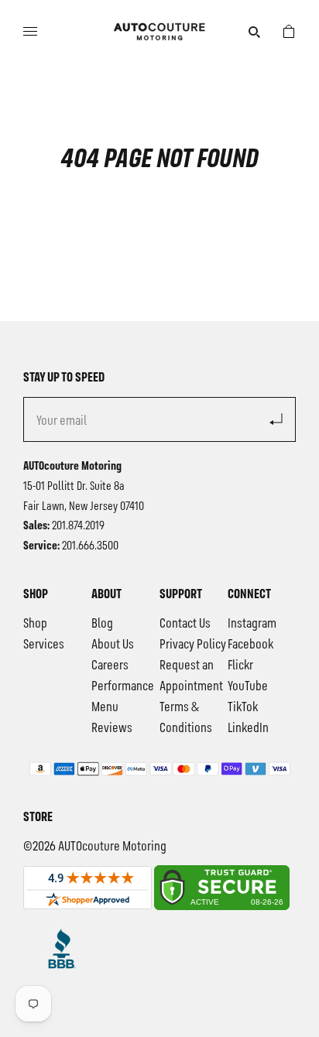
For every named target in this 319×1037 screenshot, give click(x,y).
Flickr (240, 666)
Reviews (111, 728)
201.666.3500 (90, 546)
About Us (112, 645)
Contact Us (185, 624)
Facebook (250, 645)
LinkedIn (248, 728)
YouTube (248, 686)
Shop (35, 624)
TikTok (243, 707)
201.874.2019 (78, 526)
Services (43, 645)
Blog (102, 624)
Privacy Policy (193, 645)
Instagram (252, 624)
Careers (110, 666)
